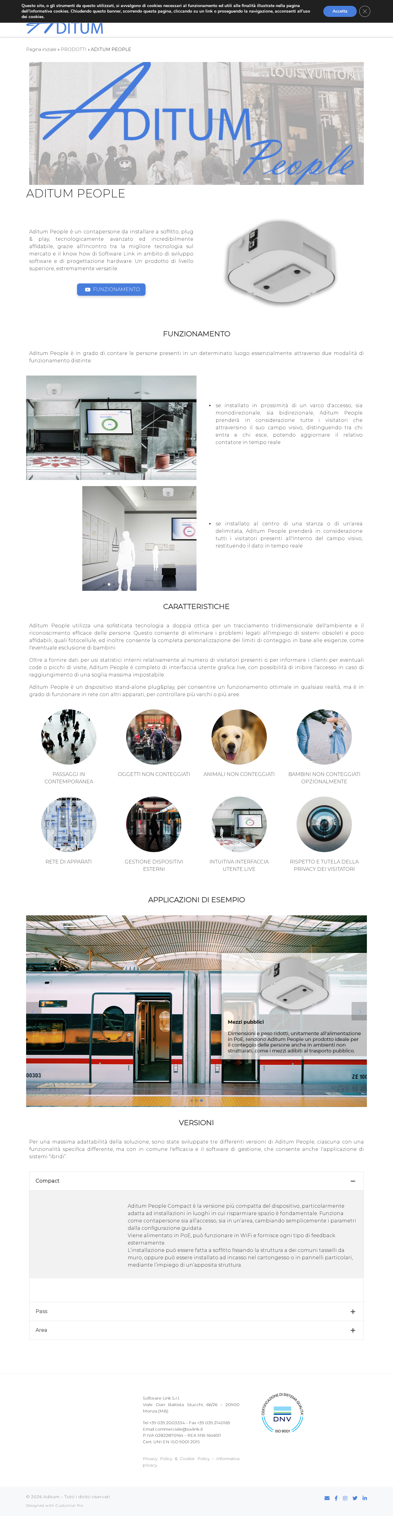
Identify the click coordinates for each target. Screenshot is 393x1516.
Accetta (340, 11)
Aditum (51, 1496)
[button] (104, 473)
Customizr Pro (69, 1505)
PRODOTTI (74, 49)
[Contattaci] (327, 1498)
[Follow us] (336, 1498)
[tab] (196, 1181)
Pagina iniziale (41, 49)
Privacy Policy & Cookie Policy (176, 1458)
